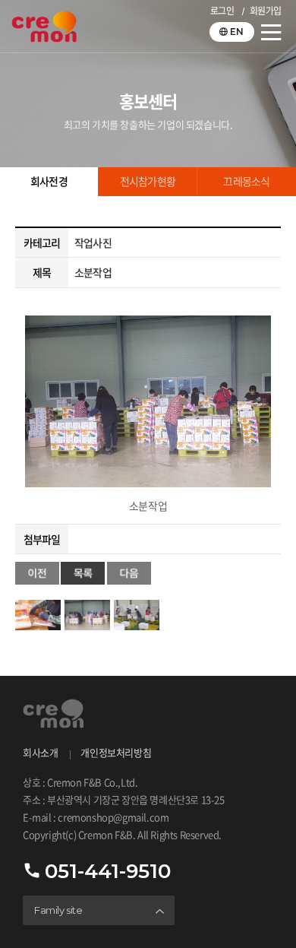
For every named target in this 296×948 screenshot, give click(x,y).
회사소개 (40, 753)
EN (237, 31)
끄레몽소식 (246, 182)
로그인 (222, 11)
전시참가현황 (147, 182)
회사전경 (49, 182)
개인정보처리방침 (115, 753)
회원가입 (266, 11)
